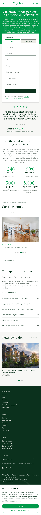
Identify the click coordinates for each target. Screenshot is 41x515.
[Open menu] (37, 3)
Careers (4, 425)
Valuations (5, 407)
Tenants (4, 400)
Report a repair (7, 448)
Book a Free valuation (20, 91)
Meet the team (7, 420)
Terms (14, 475)
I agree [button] (20, 506)
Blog (3, 428)
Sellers (4, 397)
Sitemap (13, 477)
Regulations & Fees (23, 475)
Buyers (4, 395)
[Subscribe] (34, 459)
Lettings (29, 41)
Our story (5, 418)
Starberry (10, 482)
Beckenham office (8, 446)
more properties (9, 260)
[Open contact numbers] (34, 3)
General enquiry (7, 441)
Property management (9, 405)
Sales (12, 41)
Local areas (5, 430)
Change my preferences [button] (20, 510)
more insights (33, 337)
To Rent (13, 212)
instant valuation (13, 28)
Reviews (5, 423)
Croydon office (7, 443)
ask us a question (8, 292)
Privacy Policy (18, 98)
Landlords (5, 402)
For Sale (5, 212)
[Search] (3, 3)
